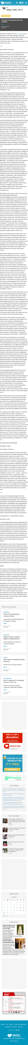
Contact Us (20, 1026)
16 (10, 907)
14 (4, 907)
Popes (5, 657)
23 (10, 910)
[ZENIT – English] (8, 2)
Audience (11, 1024)
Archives (6, 612)
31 (14, 912)
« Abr (4, 916)
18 (17, 907)
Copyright (14, 1026)
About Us (3, 1024)
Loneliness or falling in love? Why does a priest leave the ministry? (16, 828)
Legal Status (8, 1026)
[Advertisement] (14, 716)
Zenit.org (18, 34)
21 (4, 910)
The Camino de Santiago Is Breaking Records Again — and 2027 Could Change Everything (16, 850)
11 (17, 905)
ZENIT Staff (3, 27)
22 (7, 910)
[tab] (8, 994)
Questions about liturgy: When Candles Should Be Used (16, 835)
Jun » (7, 916)
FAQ (7, 1024)
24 (14, 910)
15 (7, 907)
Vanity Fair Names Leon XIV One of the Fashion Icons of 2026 (9, 927)
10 (14, 905)
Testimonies (7, 678)
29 (7, 912)
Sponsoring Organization (20, 1024)
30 (10, 912)
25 (17, 910)
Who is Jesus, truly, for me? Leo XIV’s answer (16, 842)
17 (14, 907)
